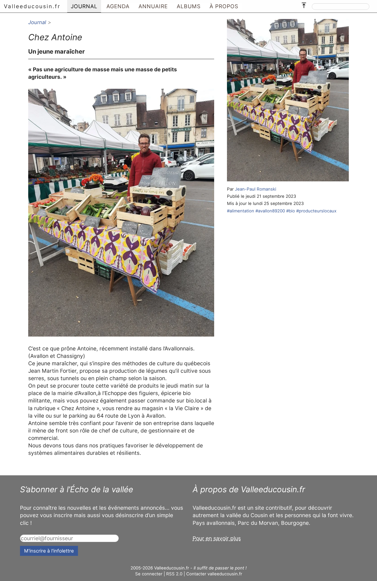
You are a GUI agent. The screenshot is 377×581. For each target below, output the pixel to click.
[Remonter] (304, 4)
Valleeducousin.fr (32, 6)
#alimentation (240, 210)
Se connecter (148, 573)
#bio (290, 210)
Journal (37, 22)
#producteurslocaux (316, 210)
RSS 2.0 (174, 573)
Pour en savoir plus (217, 538)
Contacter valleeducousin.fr (214, 573)
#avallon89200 (270, 210)
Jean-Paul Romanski (255, 189)
